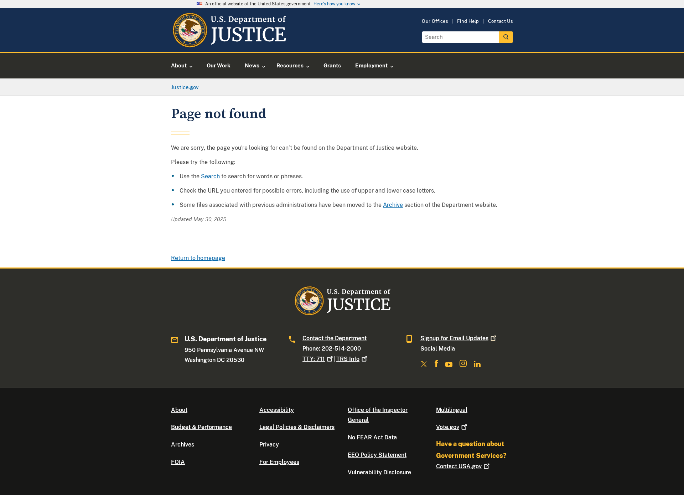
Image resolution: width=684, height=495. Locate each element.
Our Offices (435, 21)
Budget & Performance (201, 427)
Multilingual (451, 410)
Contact (459, 466)
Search (210, 176)
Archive (393, 204)
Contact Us (500, 21)
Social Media (437, 348)
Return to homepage (198, 258)
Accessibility (276, 410)
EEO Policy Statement (377, 454)
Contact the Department (334, 338)
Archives (182, 444)
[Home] (229, 43)
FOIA (178, 462)
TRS (347, 359)
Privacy (269, 444)
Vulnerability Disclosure (379, 472)
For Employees (279, 462)
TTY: (313, 359)
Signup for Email (454, 338)
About (179, 410)
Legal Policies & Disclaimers (297, 427)
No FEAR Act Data (372, 437)
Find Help (468, 21)
